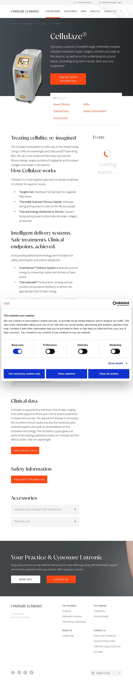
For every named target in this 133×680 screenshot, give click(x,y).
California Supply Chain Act (107, 646)
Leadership (67, 635)
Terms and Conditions (105, 635)
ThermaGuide (22, 521)
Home (14, 23)
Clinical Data (61, 111)
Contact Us (99, 630)
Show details (115, 363)
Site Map (98, 651)
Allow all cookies (108, 373)
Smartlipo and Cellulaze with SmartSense (37, 509)
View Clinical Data (25, 450)
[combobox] (106, 673)
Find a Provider (101, 616)
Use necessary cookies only (24, 373)
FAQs (86, 104)
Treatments (99, 611)
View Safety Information (29, 479)
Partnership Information (74, 621)
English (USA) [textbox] (102, 672)
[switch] (50, 351)
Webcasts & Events (72, 616)
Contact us (61, 579)
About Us (67, 630)
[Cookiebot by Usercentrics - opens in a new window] (115, 303)
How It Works (62, 104)
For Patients (100, 605)
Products (42, 23)
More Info (25, 579)
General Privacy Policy (104, 641)
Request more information (68, 79)
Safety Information (94, 111)
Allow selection (66, 373)
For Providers (27, 23)
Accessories (61, 118)
